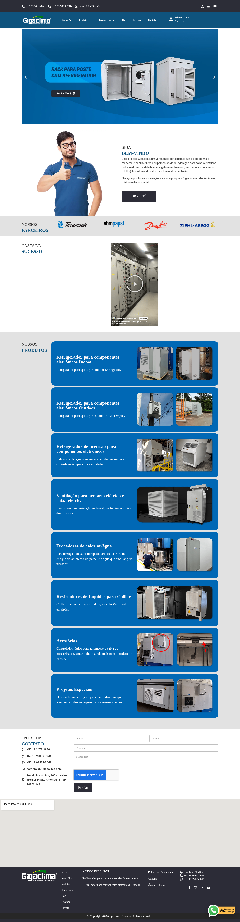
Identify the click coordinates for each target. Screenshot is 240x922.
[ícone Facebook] (196, 6)
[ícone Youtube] (215, 6)
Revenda (137, 20)
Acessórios (66, 640)
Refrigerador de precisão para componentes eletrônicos (86, 449)
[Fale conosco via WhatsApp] (221, 911)
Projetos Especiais (74, 689)
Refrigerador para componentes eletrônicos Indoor (87, 360)
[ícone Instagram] (202, 6)
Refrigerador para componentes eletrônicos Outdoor (87, 406)
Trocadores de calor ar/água (84, 546)
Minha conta (182, 17)
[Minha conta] (171, 19)
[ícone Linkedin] (209, 6)
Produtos (83, 20)
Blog (123, 20)
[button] (25, 77)
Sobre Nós (67, 20)
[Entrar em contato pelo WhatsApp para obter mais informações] (120, 76)
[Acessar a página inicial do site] (37, 20)
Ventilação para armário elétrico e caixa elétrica (90, 498)
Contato (152, 20)
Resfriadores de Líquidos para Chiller (93, 596)
